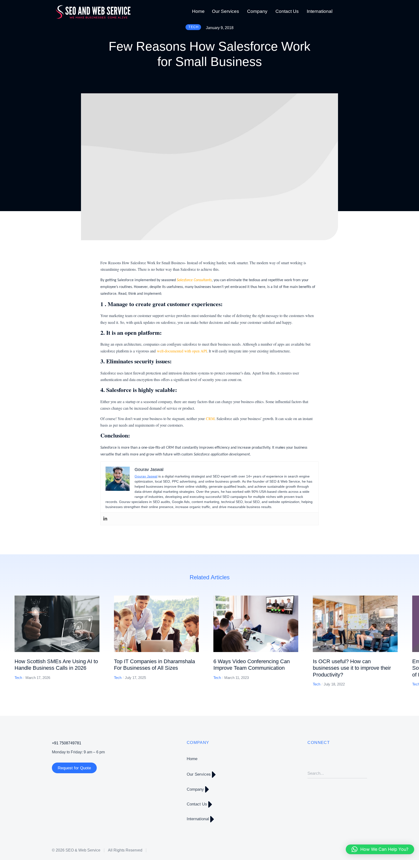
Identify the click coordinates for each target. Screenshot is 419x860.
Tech (18, 678)
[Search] (363, 773)
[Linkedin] (105, 518)
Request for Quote (74, 768)
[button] (7, 641)
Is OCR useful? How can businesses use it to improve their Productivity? (352, 668)
